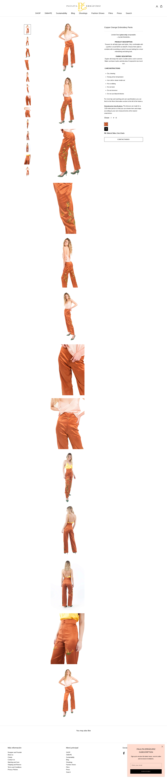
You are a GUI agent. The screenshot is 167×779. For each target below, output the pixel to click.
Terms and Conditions (14, 767)
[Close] (162, 746)
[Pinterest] (116, 117)
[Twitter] (113, 117)
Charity (10, 757)
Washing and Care (13, 762)
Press (119, 13)
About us (10, 755)
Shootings (83, 13)
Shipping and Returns (14, 764)
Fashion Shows (97, 13)
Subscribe (145, 771)
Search (129, 13)
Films (110, 13)
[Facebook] (111, 117)
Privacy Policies (13, 769)
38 (106, 129)
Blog (73, 13)
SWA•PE (48, 13)
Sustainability (61, 13)
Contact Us (11, 760)
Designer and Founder (15, 752)
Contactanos (124, 139)
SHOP (38, 13)
